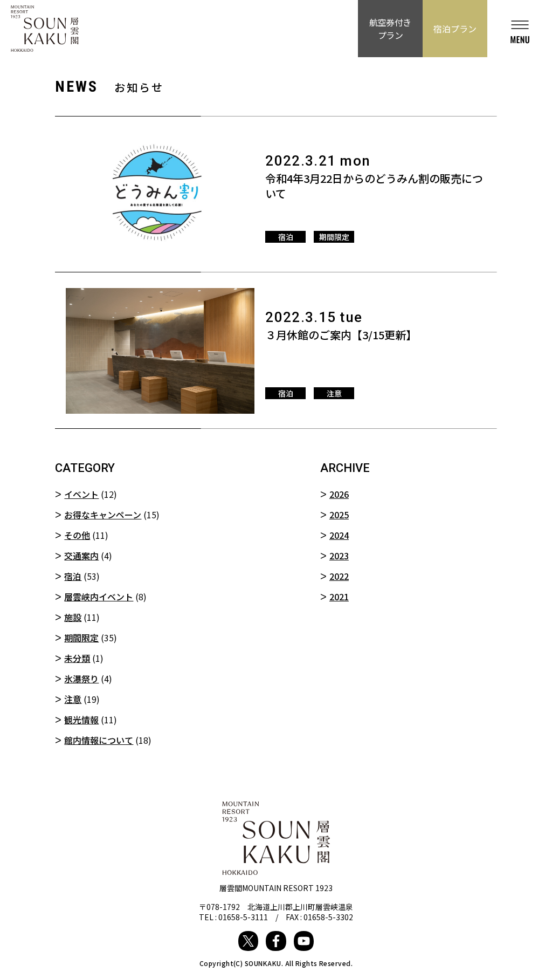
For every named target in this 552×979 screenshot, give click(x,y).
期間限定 (81, 637)
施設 (72, 617)
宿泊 (72, 576)
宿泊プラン (455, 28)
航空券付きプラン (390, 29)
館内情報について (98, 740)
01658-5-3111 (243, 917)
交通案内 (81, 555)
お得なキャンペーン (102, 514)
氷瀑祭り (81, 678)
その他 (77, 535)
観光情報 (81, 719)
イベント (81, 494)
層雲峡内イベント (98, 596)
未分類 (77, 658)
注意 (72, 699)
